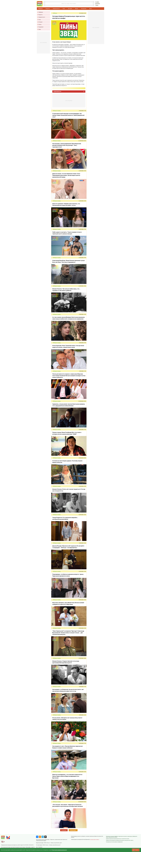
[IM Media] (8, 837)
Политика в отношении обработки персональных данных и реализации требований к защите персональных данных (121, 837)
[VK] (37, 837)
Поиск (96, 5)
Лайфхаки (40, 8)
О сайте (97, 2)
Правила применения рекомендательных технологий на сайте (117, 838)
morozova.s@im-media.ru (94, 839)
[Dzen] (45, 837)
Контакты (97, 3)
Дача (90, 8)
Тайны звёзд (39, 3)
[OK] (40, 837)
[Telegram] (43, 837)
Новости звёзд (57, 110)
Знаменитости (56, 8)
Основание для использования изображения (114, 841)
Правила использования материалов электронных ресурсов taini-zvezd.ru (119, 840)
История (70, 8)
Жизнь (76, 8)
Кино (64, 8)
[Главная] (3, 837)
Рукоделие (83, 8)
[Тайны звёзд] (52, 13)
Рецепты (48, 8)
